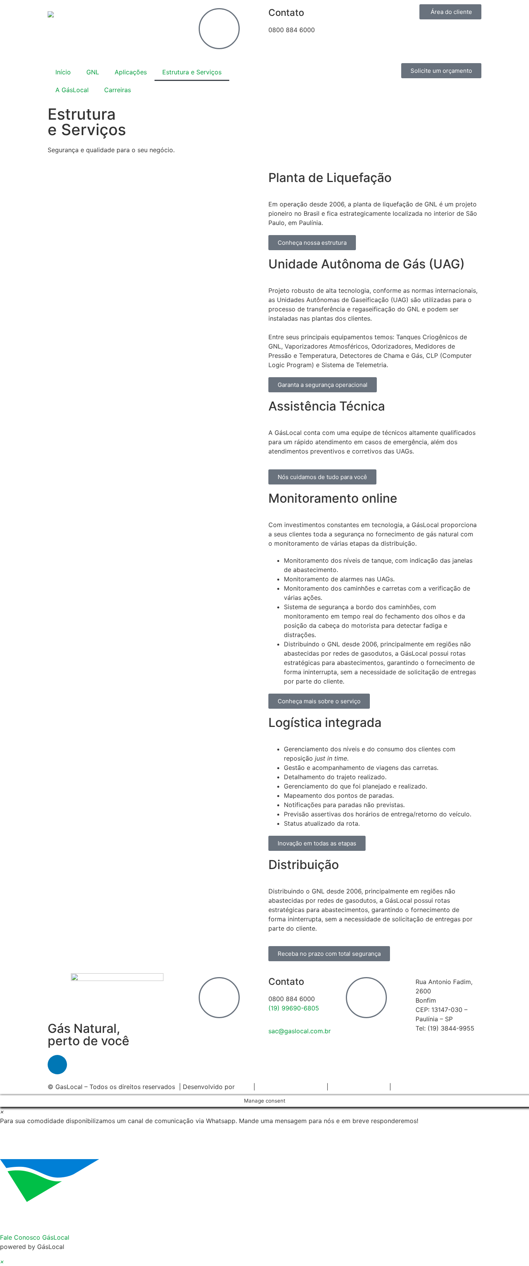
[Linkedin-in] (57, 1064)
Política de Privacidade (291, 1087)
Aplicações (131, 72)
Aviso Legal (410, 1087)
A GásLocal (72, 90)
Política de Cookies (358, 1087)
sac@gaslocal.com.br (299, 1031)
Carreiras (117, 90)
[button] (264, 1186)
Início (63, 72)
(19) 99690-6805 (293, 1008)
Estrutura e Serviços (192, 72)
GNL (92, 72)
